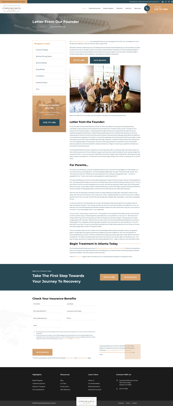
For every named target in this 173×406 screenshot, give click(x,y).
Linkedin (134, 403)
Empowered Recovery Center (80, 41)
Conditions (40, 76)
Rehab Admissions (95, 8)
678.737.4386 (78, 60)
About (84, 8)
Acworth (108, 350)
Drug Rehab (40, 69)
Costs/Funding (41, 82)
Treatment (119, 8)
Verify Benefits (100, 60)
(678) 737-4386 (49, 122)
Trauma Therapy (42, 50)
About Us (43, 26)
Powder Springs (117, 352)
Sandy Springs (127, 352)
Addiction (128, 8)
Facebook (121, 403)
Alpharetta (115, 350)
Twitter (128, 403)
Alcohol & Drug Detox (44, 56)
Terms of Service (76, 338)
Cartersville (127, 350)
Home (34, 26)
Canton (121, 350)
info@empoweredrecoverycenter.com (148, 1)
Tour (37, 89)
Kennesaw (102, 352)
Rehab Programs (108, 8)
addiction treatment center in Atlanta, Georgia (110, 248)
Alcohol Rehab (41, 63)
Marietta (109, 352)
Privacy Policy (66, 338)
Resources (137, 8)
